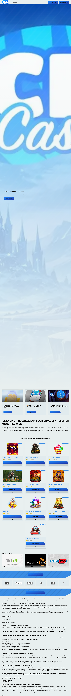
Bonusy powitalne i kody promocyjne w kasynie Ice (28, 600)
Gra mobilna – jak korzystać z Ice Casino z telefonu (10, 600)
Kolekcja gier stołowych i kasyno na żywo (33, 598)
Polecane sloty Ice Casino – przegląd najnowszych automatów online (14, 598)
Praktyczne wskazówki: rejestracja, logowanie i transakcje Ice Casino (53, 598)
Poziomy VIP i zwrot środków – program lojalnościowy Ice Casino (49, 600)
